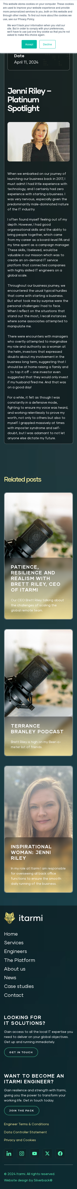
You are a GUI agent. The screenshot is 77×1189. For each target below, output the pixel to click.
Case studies (19, 986)
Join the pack (21, 1110)
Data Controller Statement (25, 1132)
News (10, 977)
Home (11, 934)
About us (14, 969)
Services (14, 942)
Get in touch (21, 1052)
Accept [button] (29, 44)
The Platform (19, 960)
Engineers (15, 951)
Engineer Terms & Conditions (26, 1124)
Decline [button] (47, 44)
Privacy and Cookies (20, 1140)
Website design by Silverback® (28, 1180)
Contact (14, 995)
